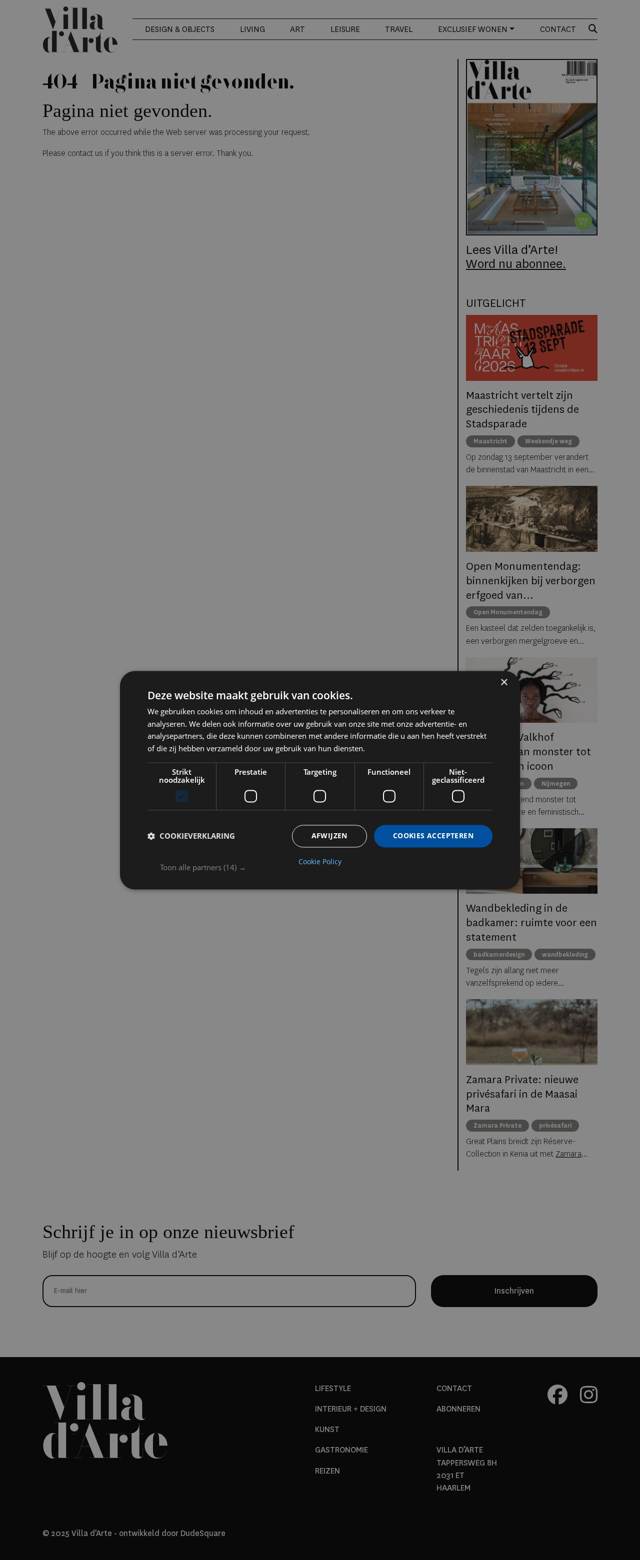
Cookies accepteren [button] (433, 835)
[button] (326, 867)
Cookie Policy (320, 861)
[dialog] (320, 780)
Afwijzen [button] (330, 835)
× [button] (504, 682)
